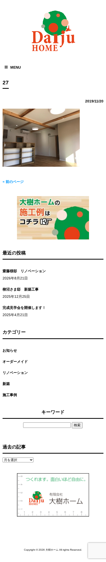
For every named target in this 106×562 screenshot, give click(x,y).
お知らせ (10, 350)
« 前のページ (13, 182)
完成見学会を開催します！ (24, 308)
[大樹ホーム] (53, 52)
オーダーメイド (15, 361)
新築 (6, 384)
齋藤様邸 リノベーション (24, 271)
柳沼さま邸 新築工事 (21, 289)
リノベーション (15, 373)
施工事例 (10, 395)
